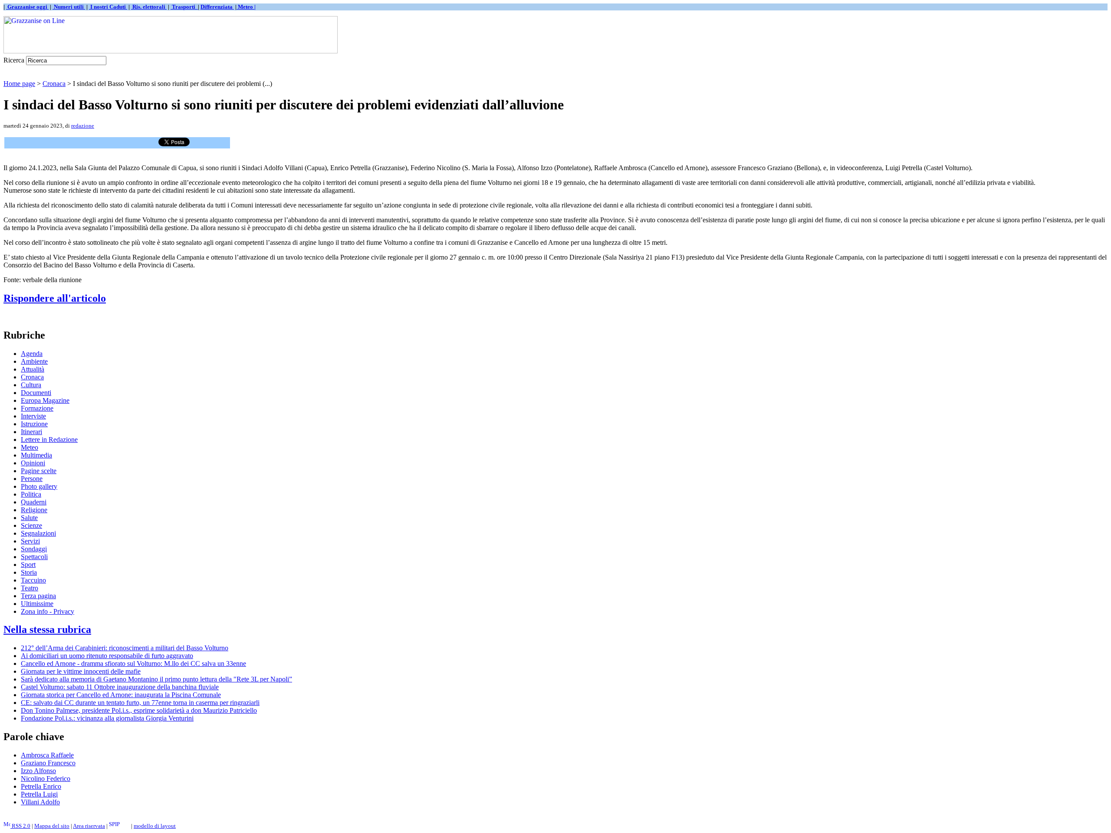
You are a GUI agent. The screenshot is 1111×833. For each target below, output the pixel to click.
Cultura (31, 385)
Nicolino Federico (45, 778)
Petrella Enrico (41, 786)
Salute (29, 517)
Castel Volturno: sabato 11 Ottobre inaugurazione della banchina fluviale (120, 687)
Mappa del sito (51, 826)
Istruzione (34, 424)
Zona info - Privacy (47, 611)
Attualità (32, 369)
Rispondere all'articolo (54, 298)
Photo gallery (39, 486)
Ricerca (13, 60)
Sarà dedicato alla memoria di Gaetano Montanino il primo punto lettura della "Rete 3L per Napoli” (156, 679)
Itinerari (31, 431)
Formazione (37, 408)
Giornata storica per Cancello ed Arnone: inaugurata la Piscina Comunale (121, 694)
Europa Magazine (45, 400)
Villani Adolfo (40, 802)
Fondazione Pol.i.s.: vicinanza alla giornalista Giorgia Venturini (107, 718)
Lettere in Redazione (49, 439)
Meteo (29, 447)
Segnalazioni (38, 533)
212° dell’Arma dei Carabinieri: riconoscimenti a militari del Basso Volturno (124, 648)
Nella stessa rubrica (47, 629)
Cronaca (54, 83)
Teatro (29, 588)
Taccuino (33, 580)
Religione (34, 510)
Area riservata (89, 826)
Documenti (36, 392)
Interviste (33, 416)
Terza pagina (38, 595)
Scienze (31, 525)
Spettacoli (34, 556)
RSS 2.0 (20, 826)
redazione (82, 125)
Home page (19, 83)
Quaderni (33, 502)
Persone (32, 478)
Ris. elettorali (149, 6)
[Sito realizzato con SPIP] (119, 826)
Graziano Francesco (48, 763)
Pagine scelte (38, 470)
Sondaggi (34, 549)
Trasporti (184, 6)
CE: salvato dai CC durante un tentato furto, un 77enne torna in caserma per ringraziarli (140, 702)
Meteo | (246, 6)
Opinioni (33, 463)
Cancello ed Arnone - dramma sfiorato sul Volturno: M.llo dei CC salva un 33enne (133, 663)
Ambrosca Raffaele (47, 755)
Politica (31, 494)
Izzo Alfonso (38, 770)
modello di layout (155, 826)
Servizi (30, 541)
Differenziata (217, 6)
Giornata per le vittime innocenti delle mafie (81, 671)
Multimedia (36, 455)
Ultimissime (37, 603)
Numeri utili (69, 6)
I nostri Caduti (108, 6)
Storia (29, 572)
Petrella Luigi (39, 794)
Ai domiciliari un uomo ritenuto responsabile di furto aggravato (107, 655)
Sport (28, 564)
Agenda (32, 353)
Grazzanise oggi (27, 6)
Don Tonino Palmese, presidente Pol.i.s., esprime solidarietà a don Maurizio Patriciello (139, 710)
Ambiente (34, 361)
